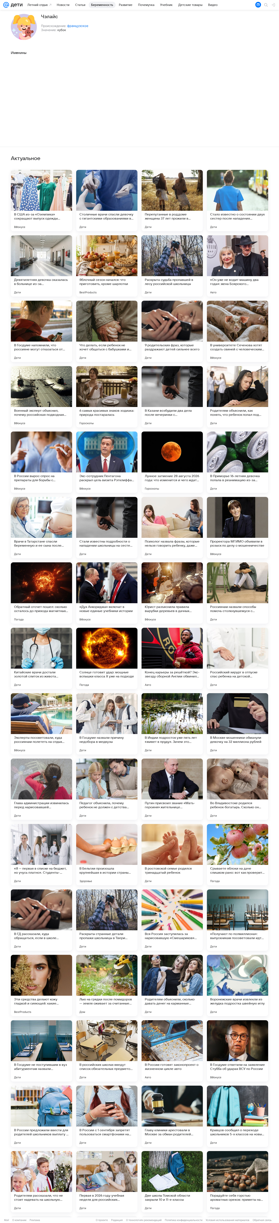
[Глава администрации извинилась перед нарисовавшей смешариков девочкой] (41, 789)
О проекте (102, 1220)
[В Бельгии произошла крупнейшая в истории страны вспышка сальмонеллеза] (106, 854)
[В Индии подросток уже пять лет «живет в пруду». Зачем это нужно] (172, 723)
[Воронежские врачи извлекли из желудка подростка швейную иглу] (237, 985)
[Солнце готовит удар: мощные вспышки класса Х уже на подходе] (106, 658)
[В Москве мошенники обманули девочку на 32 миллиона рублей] (237, 723)
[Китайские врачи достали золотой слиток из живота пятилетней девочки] (41, 658)
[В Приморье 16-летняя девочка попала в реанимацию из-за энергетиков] (237, 462)
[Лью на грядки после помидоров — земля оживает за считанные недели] (106, 985)
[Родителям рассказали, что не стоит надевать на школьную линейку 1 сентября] (41, 1181)
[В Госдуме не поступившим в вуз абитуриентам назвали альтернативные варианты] (41, 1051)
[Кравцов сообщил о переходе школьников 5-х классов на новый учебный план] (237, 1116)
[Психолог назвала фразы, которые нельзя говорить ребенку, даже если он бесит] (172, 527)
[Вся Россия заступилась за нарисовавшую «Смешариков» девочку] (172, 920)
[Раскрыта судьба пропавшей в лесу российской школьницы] (172, 266)
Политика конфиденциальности (183, 1220)
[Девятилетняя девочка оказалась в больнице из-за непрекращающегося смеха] (41, 266)
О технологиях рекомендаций (144, 1220)
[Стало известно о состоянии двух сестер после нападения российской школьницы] (237, 200)
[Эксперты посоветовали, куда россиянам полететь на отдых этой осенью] (41, 723)
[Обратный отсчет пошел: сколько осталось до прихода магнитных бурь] (41, 593)
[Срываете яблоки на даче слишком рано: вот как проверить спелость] (237, 854)
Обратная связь (262, 1220)
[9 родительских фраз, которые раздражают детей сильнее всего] (172, 331)
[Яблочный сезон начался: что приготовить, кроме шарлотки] (106, 266)
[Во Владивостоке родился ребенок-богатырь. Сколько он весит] (237, 789)
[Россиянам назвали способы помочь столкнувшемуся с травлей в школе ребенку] (237, 593)
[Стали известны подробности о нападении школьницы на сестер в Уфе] (106, 527)
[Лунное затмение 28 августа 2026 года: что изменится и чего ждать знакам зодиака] (172, 462)
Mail (6, 1220)
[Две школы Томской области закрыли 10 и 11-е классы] (172, 1181)
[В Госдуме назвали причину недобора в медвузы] (106, 723)
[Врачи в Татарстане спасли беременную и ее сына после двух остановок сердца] (41, 527)
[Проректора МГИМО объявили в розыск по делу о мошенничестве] (237, 527)
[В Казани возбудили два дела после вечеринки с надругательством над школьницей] (172, 396)
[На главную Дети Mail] (15, 5)
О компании (19, 1220)
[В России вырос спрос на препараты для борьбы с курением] (41, 462)
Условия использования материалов (227, 1220)
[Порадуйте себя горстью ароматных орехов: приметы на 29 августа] (237, 1181)
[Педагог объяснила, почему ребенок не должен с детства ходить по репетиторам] (106, 789)
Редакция (117, 1220)
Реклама (35, 1220)
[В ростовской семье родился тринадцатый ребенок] (172, 854)
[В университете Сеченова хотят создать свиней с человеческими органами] (237, 331)
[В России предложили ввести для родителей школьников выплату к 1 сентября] (41, 1116)
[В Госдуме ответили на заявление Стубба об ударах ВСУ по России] (237, 1051)
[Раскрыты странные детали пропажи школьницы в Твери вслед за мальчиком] (106, 920)
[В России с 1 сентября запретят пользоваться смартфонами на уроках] (106, 1116)
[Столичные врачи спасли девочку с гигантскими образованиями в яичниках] (106, 200)
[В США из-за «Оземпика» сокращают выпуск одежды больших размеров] (41, 200)
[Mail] (6, 5)
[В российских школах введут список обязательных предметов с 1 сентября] (106, 1051)
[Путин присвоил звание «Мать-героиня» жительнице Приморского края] (172, 789)
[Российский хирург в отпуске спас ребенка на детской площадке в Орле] (237, 658)
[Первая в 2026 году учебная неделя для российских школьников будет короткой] (106, 1181)
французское (77, 26)
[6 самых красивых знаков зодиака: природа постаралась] (106, 396)
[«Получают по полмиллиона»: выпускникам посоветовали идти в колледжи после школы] (237, 920)
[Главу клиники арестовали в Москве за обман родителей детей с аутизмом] (172, 1116)
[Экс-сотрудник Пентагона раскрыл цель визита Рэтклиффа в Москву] (106, 462)
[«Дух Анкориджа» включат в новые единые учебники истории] (106, 593)
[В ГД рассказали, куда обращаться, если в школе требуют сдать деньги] (41, 920)
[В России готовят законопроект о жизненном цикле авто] (172, 1051)
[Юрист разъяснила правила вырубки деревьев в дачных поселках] (172, 593)
